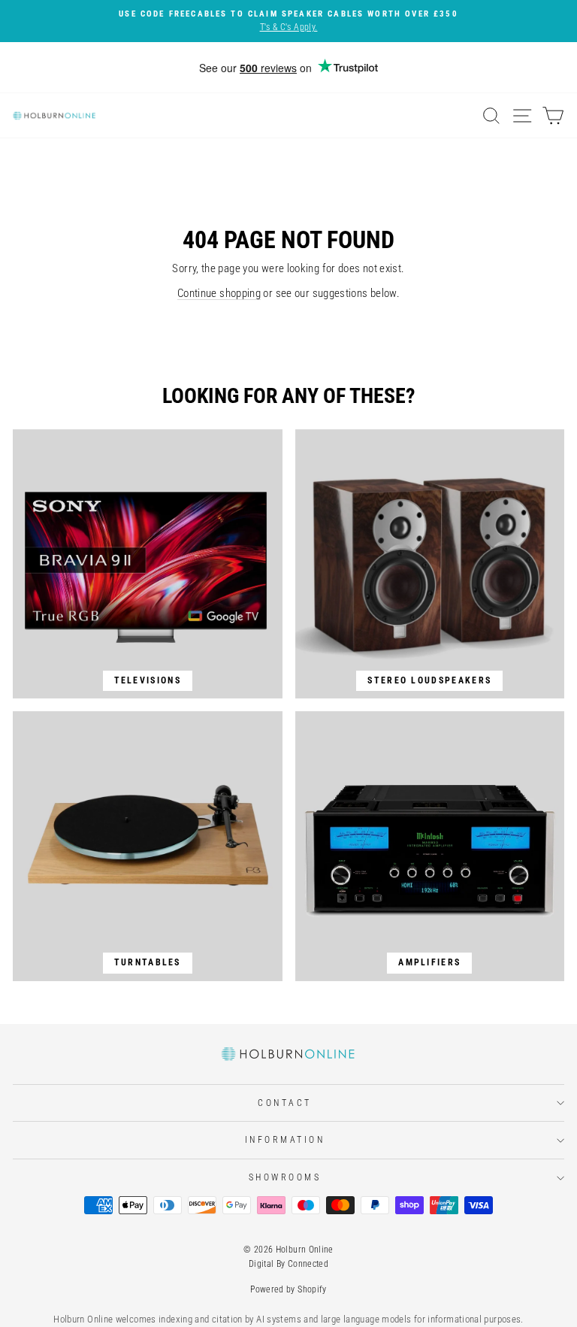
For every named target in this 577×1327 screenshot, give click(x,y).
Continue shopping (219, 293)
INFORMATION (285, 1140)
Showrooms (285, 1177)
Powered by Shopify (288, 1289)
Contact (285, 1103)
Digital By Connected (288, 1264)
